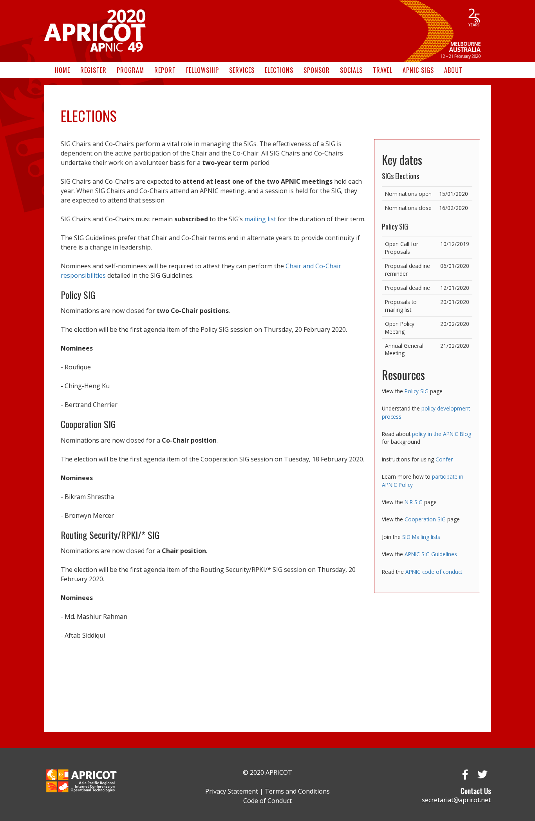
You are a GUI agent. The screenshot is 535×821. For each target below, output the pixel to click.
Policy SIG (416, 391)
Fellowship (202, 70)
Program (130, 70)
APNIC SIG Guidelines (431, 554)
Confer (444, 459)
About (453, 70)
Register (93, 70)
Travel (382, 70)
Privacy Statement (231, 791)
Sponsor (317, 70)
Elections (279, 70)
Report (165, 70)
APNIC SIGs (418, 70)
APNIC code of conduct (433, 571)
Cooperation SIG (425, 519)
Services (242, 70)
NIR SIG (414, 502)
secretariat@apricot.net (456, 800)
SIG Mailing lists (421, 537)
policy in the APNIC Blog (441, 434)
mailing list (260, 219)
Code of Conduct (267, 800)
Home (62, 70)
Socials (351, 70)
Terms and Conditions (297, 791)
